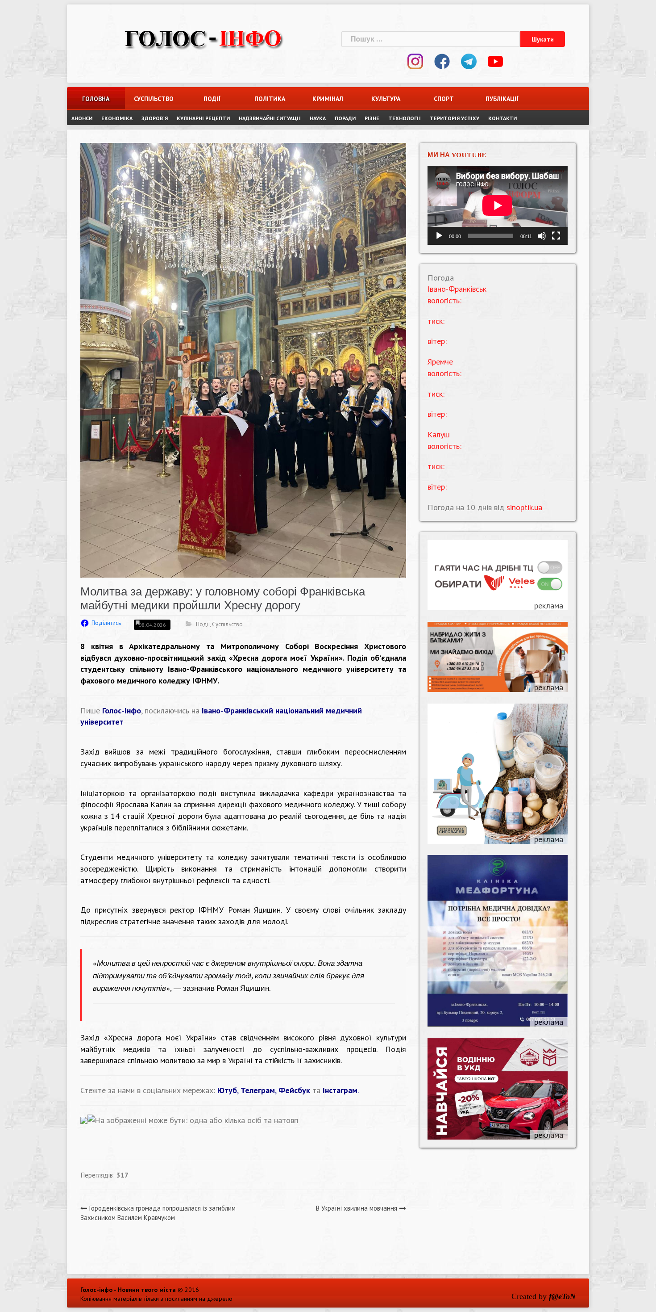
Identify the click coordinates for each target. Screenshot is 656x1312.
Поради (345, 118)
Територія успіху (454, 118)
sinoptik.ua (524, 507)
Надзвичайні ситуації (270, 118)
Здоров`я (154, 118)
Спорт (444, 99)
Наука (318, 118)
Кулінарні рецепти (203, 118)
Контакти (502, 118)
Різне (372, 118)
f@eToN (562, 1296)
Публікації (502, 99)
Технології (404, 118)
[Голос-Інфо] (203, 38)
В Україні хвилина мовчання (356, 1208)
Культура (385, 99)
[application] (498, 205)
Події (211, 99)
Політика (269, 99)
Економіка (117, 118)
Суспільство (154, 99)
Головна (95, 99)
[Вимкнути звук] (541, 235)
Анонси (81, 118)
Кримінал (327, 99)
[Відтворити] (439, 235)
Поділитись (106, 623)
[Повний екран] (556, 235)
